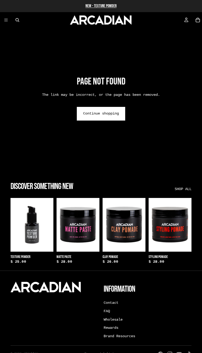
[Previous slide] (62, 225)
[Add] (45, 243)
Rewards (111, 328)
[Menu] (6, 20)
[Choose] (91, 243)
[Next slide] (93, 225)
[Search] (17, 20)
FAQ (107, 311)
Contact (111, 303)
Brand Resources (119, 336)
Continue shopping (101, 113)
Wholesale (113, 319)
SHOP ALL (183, 189)
